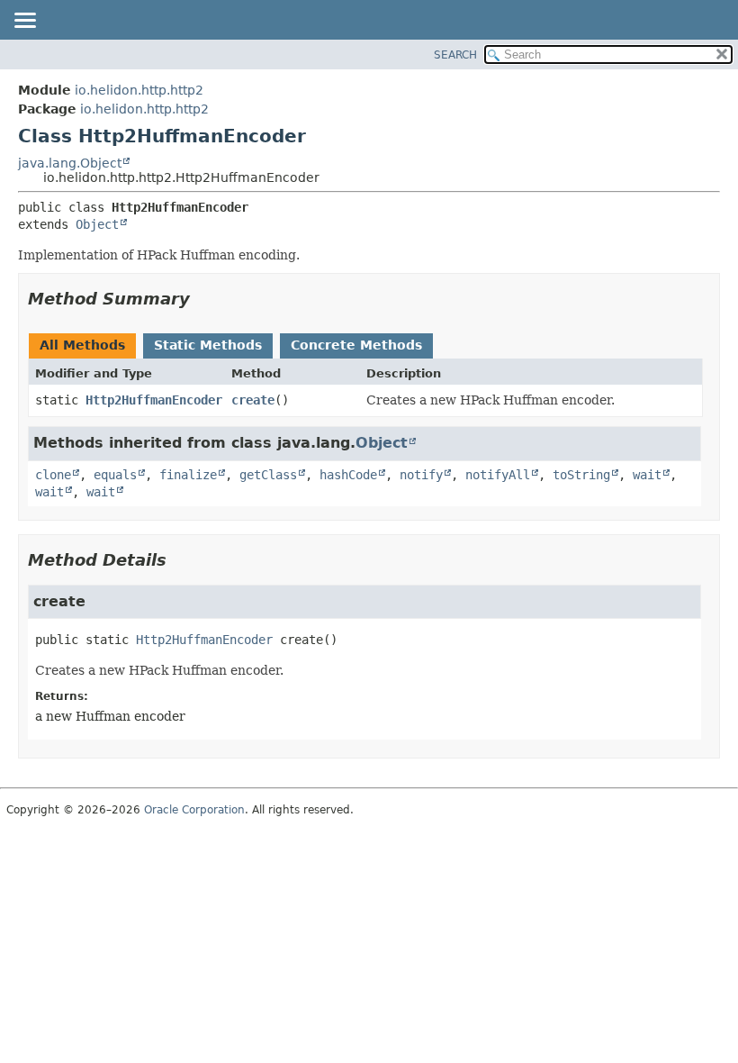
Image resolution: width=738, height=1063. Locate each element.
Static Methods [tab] (208, 345)
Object (97, 224)
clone (53, 475)
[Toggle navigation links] (24, 21)
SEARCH (455, 55)
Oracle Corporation (194, 810)
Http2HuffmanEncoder (154, 400)
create (252, 400)
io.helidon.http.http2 (139, 90)
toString (581, 475)
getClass (268, 475)
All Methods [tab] (82, 345)
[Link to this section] (202, 298)
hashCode (348, 475)
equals (115, 475)
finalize (188, 475)
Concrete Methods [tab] (356, 345)
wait (647, 475)
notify (421, 475)
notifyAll (497, 475)
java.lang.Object (70, 163)
